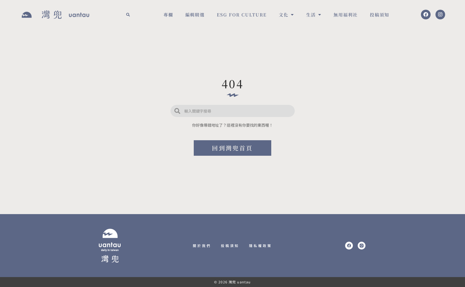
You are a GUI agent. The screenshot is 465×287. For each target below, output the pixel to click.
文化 (283, 14)
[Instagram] (440, 14)
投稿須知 (379, 14)
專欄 (168, 14)
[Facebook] (426, 14)
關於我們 (202, 245)
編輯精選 (195, 14)
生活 (311, 14)
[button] (128, 14)
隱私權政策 (260, 245)
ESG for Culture (242, 14)
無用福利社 (345, 14)
